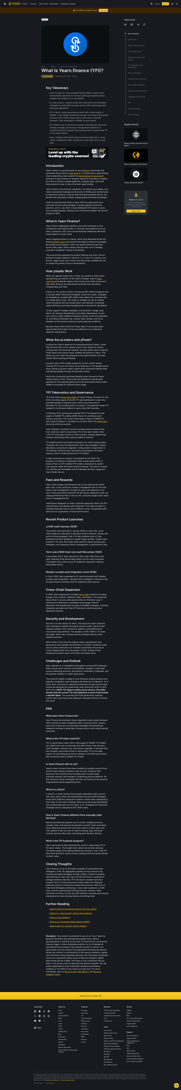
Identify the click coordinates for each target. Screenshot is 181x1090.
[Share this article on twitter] (125, 24)
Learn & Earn (108, 1030)
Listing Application (109, 1013)
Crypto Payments (86, 1018)
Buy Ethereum (108, 1062)
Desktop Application (64, 1047)
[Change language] (172, 3)
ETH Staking (85, 1034)
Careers (60, 1013)
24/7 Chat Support (132, 1035)
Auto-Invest (84, 1031)
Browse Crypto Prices (110, 1033)
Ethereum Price (108, 1038)
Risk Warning (62, 1039)
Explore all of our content (89, 996)
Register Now (136, 211)
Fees (128, 1045)
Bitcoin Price (108, 1035)
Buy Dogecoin (108, 1059)
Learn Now (103, 10)
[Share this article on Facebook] (132, 24)
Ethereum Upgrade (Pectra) (112, 1049)
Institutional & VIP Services (112, 1015)
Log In (157, 4)
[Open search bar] (151, 3)
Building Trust (62, 1031)
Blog (59, 1034)
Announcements (63, 1015)
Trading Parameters (133, 1053)
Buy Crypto (84, 1013)
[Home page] (14, 3)
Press (60, 1021)
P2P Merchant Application (112, 1010)
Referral (129, 1013)
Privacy (60, 1029)
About (60, 1010)
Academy (84, 1023)
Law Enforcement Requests (135, 1058)
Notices (60, 1042)
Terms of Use (48, 1080)
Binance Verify (131, 1051)
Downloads (61, 1045)
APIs (128, 1048)
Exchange (84, 1010)
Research (84, 1039)
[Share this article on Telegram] (138, 24)
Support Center (131, 1038)
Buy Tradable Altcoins (110, 1065)
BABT (82, 1037)
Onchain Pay (108, 1021)
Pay (82, 1015)
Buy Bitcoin (107, 1051)
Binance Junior (85, 1021)
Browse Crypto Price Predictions (114, 1041)
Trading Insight (131, 1023)
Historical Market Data (133, 1021)
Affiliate (129, 1010)
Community (61, 1037)
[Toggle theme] (177, 4)
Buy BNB (106, 1054)
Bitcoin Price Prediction (111, 1043)
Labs (105, 1018)
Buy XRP (106, 1057)
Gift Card (84, 1026)
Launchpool (84, 1029)
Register (165, 4)
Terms (60, 1026)
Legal (60, 1023)
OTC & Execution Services (135, 1018)
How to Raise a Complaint (134, 1061)
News (60, 1018)
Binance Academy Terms (67, 1080)
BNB (128, 1015)
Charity (83, 1042)
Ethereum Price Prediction (112, 1046)
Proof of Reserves (132, 1026)
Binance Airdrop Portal (133, 1056)
